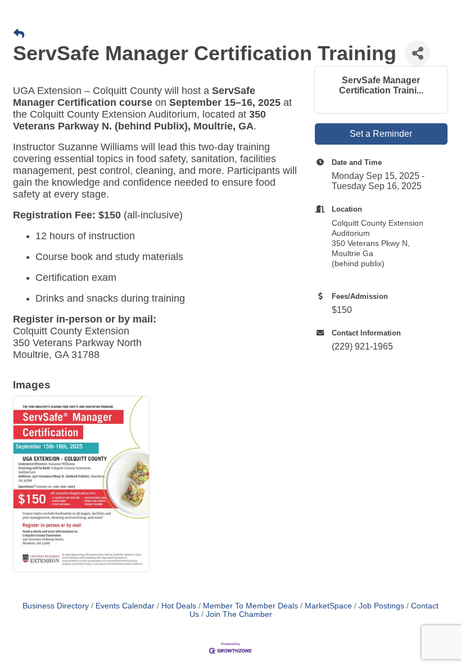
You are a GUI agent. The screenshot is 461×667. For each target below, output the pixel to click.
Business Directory (55, 606)
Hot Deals (178, 606)
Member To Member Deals (250, 606)
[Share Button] (417, 53)
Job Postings (381, 606)
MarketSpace (328, 606)
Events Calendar (125, 606)
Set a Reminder (381, 133)
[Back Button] (18, 34)
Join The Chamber (239, 614)
